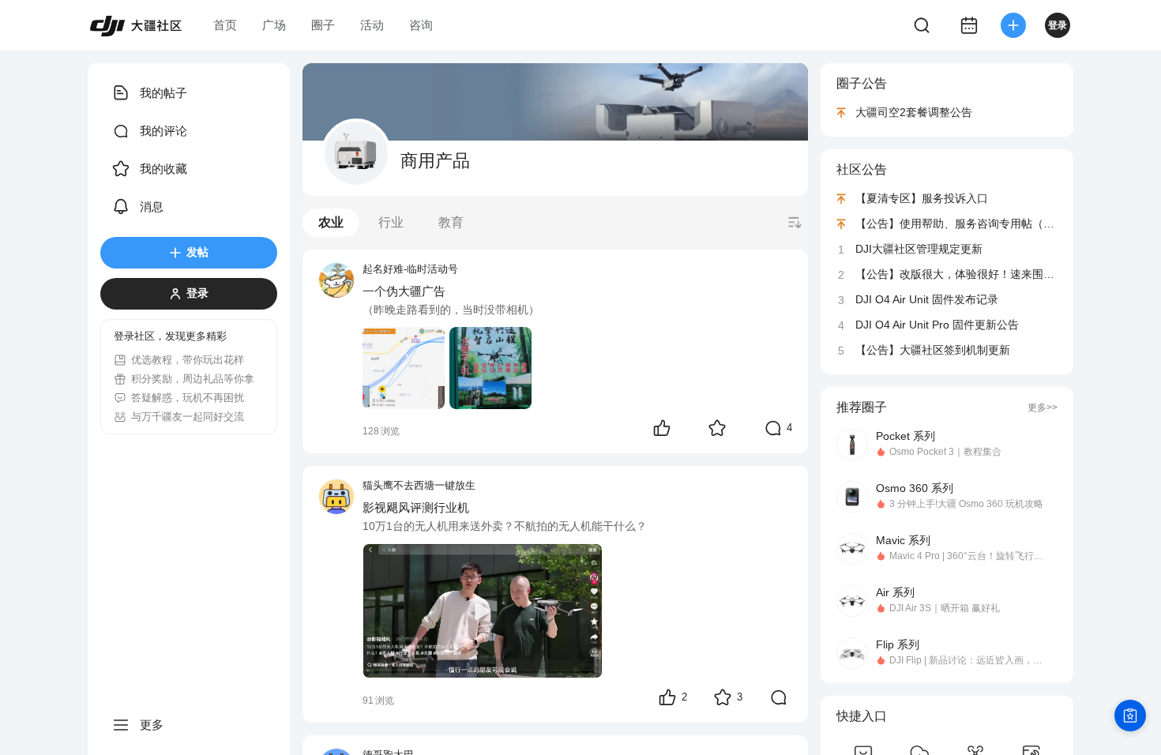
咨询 (421, 25)
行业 (391, 222)
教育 (451, 222)
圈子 (323, 25)
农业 (331, 222)
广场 (274, 25)
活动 (372, 25)
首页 (225, 25)
